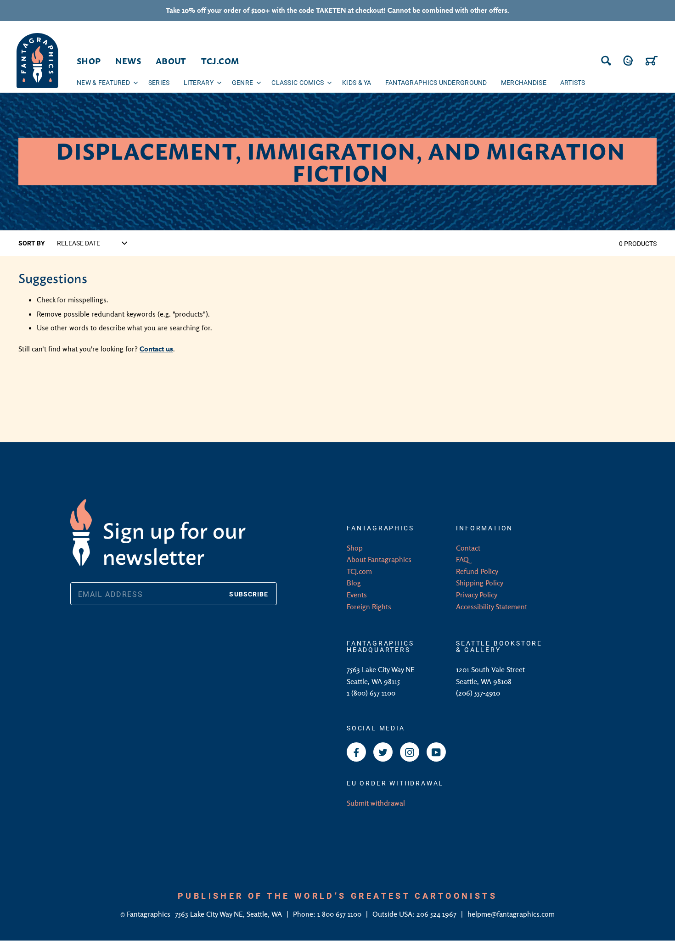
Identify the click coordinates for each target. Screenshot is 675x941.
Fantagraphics (149, 914)
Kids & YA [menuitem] (356, 82)
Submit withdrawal (376, 802)
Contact (468, 547)
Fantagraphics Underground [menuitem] (436, 82)
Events (357, 594)
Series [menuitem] (159, 82)
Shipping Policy (479, 582)
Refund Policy (477, 571)
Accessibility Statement (491, 606)
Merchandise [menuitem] (523, 82)
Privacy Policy (476, 594)
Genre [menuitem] (242, 82)
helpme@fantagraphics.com (511, 914)
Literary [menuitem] (199, 82)
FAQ (462, 559)
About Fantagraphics (379, 559)
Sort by (31, 243)
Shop (355, 547)
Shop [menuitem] (89, 60)
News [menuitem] (128, 60)
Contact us (156, 348)
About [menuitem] (171, 60)
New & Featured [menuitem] (103, 82)
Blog (354, 582)
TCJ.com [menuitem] (220, 60)
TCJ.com (359, 571)
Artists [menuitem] (572, 82)
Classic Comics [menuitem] (297, 82)
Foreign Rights (369, 606)
